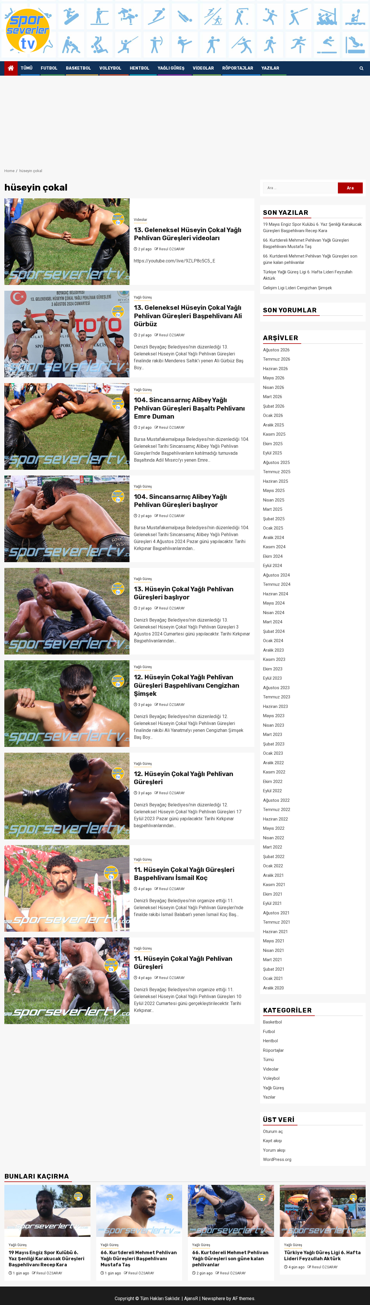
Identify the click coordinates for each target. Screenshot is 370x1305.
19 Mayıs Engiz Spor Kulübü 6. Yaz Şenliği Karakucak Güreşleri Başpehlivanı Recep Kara (46, 1258)
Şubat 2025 (273, 518)
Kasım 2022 (274, 772)
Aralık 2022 (273, 762)
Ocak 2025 (273, 528)
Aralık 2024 (273, 537)
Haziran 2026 (275, 368)
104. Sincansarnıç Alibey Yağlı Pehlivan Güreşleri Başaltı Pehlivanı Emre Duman (189, 408)
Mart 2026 (272, 396)
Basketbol (78, 68)
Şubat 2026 (273, 406)
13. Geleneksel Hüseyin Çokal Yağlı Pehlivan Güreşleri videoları (187, 234)
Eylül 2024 (272, 565)
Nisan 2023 (273, 725)
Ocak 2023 (273, 753)
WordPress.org (277, 1159)
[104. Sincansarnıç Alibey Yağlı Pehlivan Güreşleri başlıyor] (67, 519)
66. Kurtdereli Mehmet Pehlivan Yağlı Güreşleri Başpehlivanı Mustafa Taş (139, 1258)
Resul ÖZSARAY (172, 249)
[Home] (11, 69)
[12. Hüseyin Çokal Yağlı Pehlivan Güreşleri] (67, 796)
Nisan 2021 (273, 950)
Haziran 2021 (275, 931)
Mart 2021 (272, 959)
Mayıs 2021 (273, 941)
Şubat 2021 (273, 969)
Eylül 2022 (272, 790)
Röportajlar (237, 68)
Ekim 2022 (272, 781)
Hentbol (139, 68)
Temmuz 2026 (276, 359)
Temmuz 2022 (276, 809)
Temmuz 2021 (276, 922)
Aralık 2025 (273, 425)
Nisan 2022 (273, 837)
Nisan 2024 (273, 612)
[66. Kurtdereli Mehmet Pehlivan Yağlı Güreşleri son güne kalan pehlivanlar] (231, 1211)
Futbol (49, 68)
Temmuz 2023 (276, 697)
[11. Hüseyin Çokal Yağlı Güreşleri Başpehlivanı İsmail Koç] (67, 888)
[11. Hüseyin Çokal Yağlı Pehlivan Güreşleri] (67, 980)
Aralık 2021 (273, 875)
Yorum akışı (274, 1150)
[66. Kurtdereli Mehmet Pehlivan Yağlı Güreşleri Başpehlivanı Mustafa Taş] (139, 1211)
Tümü (26, 68)
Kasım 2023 (274, 659)
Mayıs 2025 (273, 490)
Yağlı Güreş (171, 68)
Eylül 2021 (272, 903)
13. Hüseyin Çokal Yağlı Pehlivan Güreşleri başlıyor (184, 593)
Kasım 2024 (274, 546)
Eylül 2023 (272, 678)
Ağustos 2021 (276, 913)
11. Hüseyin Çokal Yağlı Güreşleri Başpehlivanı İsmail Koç (184, 874)
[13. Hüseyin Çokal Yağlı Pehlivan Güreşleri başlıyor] (67, 611)
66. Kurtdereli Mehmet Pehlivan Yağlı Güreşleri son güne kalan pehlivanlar (230, 1258)
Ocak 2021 (273, 978)
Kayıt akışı (272, 1140)
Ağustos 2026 (276, 350)
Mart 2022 (272, 847)
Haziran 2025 (275, 481)
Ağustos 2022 (276, 800)
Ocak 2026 (273, 415)
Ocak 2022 (273, 865)
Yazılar (270, 68)
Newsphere (213, 1298)
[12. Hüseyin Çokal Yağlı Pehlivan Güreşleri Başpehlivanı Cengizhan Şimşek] (67, 703)
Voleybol (110, 68)
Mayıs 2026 (273, 378)
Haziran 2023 (275, 706)
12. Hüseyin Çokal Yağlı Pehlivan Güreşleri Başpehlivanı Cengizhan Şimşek (186, 685)
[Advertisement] (185, 119)
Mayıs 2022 (273, 828)
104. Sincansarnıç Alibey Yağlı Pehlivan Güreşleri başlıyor (180, 501)
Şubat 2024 (273, 631)
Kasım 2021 (274, 884)
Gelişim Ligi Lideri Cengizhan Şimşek (297, 287)
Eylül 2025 (272, 453)
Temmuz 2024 (276, 584)
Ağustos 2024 (276, 575)
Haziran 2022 (275, 819)
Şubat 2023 (273, 744)
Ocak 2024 (273, 640)
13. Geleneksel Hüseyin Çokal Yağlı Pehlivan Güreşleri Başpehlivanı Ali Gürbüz (188, 316)
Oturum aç (273, 1131)
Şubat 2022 (273, 856)
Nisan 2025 (273, 500)
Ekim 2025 (272, 443)
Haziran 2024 (275, 593)
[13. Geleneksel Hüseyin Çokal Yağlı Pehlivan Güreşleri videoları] (67, 241)
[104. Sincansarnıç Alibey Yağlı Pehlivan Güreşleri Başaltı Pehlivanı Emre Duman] (67, 426)
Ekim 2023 (272, 669)
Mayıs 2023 (273, 715)
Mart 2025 (272, 509)
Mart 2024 (272, 621)
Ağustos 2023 (276, 687)
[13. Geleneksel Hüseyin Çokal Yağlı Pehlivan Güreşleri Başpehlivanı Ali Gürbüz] (67, 334)
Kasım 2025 (274, 434)
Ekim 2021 (272, 894)
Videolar (203, 68)
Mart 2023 (272, 734)
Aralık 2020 (273, 988)
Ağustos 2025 (276, 462)
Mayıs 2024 (273, 603)
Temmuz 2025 (276, 471)
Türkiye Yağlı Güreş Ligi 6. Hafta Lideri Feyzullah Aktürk (322, 1255)
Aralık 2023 (273, 650)
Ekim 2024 (272, 556)
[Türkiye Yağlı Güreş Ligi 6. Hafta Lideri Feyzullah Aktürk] (323, 1211)
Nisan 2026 (273, 387)
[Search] (361, 68)
